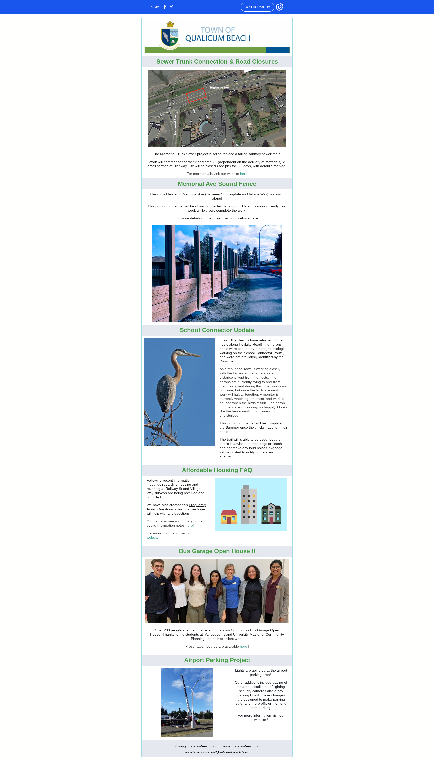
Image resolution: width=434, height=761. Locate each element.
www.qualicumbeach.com (242, 746)
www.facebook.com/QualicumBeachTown (217, 752)
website (153, 537)
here (243, 174)
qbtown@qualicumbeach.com (195, 746)
